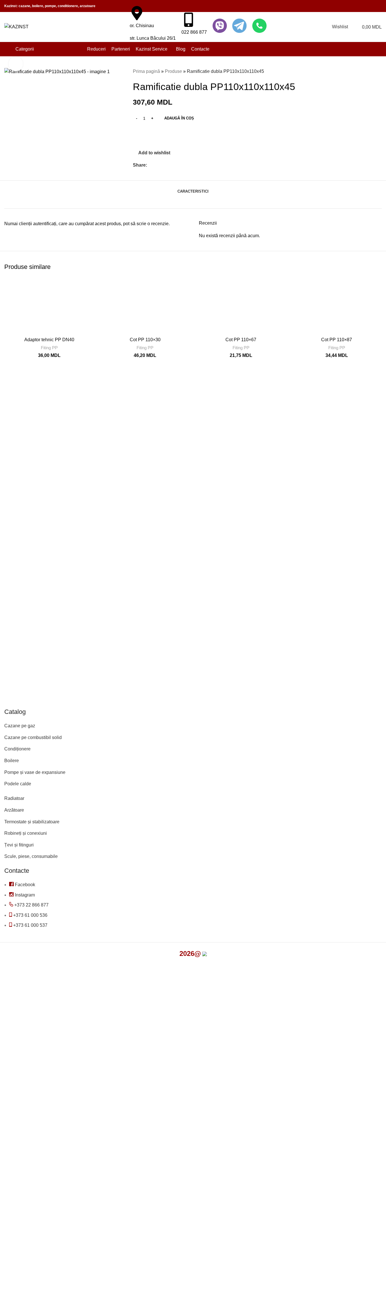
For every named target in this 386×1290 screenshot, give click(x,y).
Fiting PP (49, 347)
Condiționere (17, 748)
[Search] (122, 27)
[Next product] (378, 71)
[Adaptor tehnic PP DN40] (49, 305)
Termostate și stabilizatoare (31, 821)
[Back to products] (371, 71)
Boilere (11, 760)
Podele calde (17, 783)
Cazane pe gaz (19, 725)
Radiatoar (14, 798)
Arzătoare (14, 810)
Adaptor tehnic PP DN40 (49, 339)
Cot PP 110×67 (240, 339)
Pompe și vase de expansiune (34, 772)
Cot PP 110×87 (336, 339)
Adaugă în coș (179, 118)
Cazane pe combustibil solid (33, 737)
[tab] (193, 188)
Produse (173, 71)
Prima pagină (146, 71)
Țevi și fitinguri (19, 844)
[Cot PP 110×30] (145, 305)
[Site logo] (16, 26)
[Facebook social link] (150, 165)
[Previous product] (364, 71)
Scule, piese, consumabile (31, 856)
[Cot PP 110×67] (241, 305)
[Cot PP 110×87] (337, 305)
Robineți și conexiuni (25, 833)
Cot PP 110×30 (145, 339)
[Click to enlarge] (16, 64)
